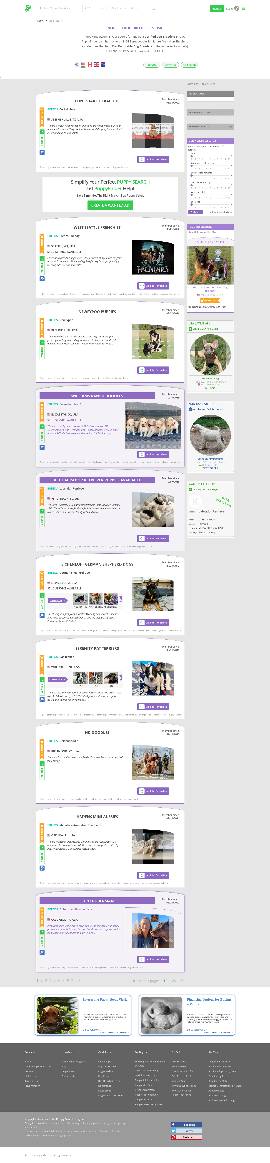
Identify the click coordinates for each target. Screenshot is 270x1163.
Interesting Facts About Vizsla (105, 999)
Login (229, 8)
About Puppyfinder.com (38, 1066)
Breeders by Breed (218, 1076)
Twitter (188, 1131)
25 (174, 980)
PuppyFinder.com (36, 1119)
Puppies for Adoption (146, 1094)
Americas (170, 64)
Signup (217, 8)
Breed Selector (51, 1131)
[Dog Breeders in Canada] (90, 64)
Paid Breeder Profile (182, 1076)
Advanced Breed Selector (221, 212)
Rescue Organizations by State (224, 1085)
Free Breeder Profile (182, 1071)
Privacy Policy (32, 1085)
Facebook (189, 1124)
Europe (152, 64)
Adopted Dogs (216, 1090)
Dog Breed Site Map (219, 1061)
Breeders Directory (145, 1089)
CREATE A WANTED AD (110, 205)
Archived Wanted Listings (222, 1100)
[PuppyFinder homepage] (28, 8)
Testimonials (68, 1076)
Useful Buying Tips (145, 1075)
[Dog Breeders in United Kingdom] (96, 64)
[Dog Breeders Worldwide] (77, 64)
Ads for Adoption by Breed (222, 1071)
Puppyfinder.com (34, 1123)
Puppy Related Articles (147, 1080)
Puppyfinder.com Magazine (117, 1032)
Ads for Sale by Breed (220, 1066)
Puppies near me (144, 1099)
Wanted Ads (178, 1080)
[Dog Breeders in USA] (83, 64)
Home (40, 20)
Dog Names (104, 1090)
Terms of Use (32, 1080)
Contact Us (30, 1071)
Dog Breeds (104, 1085)
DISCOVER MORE (92, 1029)
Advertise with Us (181, 1061)
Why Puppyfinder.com (184, 1085)
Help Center (68, 1071)
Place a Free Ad (180, 1066)
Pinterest (189, 1137)
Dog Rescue (104, 1076)
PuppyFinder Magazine (74, 1061)
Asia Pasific (189, 64)
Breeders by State (217, 1080)
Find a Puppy (105, 1061)
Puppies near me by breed (149, 1104)
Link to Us (30, 1076)
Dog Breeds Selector (109, 1080)
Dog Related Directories (111, 1095)
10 (165, 980)
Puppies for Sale (107, 1066)
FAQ (64, 1066)
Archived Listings (217, 1095)
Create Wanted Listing (146, 1070)
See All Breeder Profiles (202, 232)
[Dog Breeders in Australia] (103, 64)
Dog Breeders (105, 1071)
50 (182, 980)
